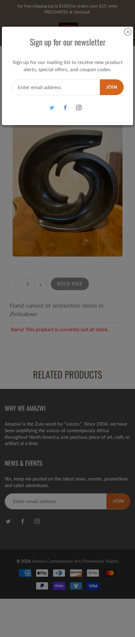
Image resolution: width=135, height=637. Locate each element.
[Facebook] (65, 107)
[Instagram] (78, 107)
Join (111, 87)
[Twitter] (51, 107)
